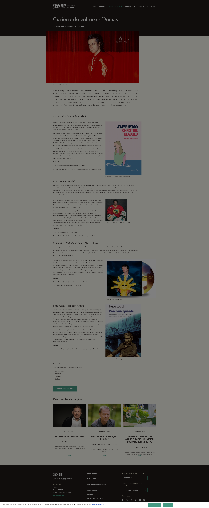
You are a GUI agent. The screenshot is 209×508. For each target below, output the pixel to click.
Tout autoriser (167, 505)
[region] (104, 505)
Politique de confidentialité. (98, 504)
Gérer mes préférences (154, 505)
